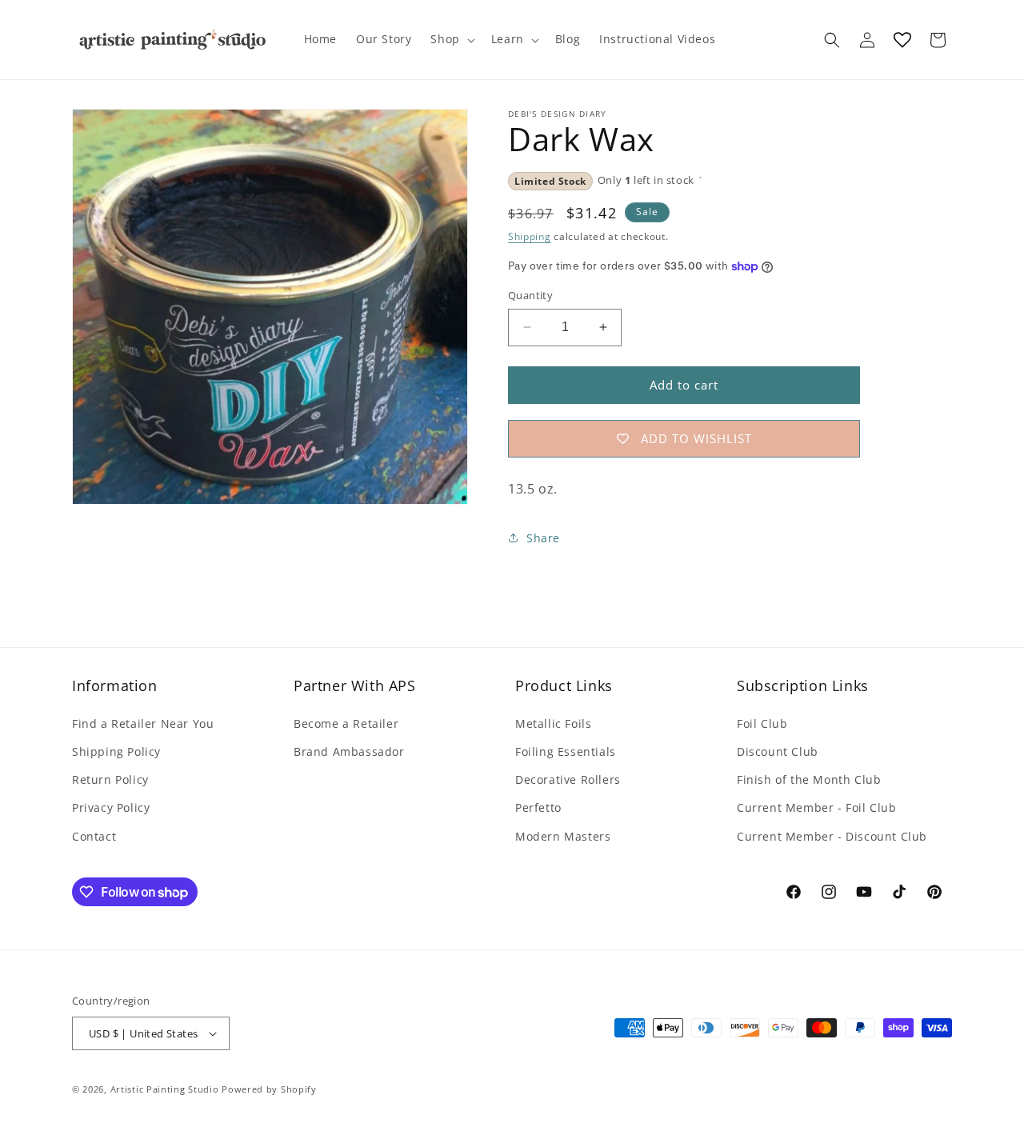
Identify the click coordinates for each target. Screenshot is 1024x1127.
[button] (451, 39)
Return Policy (110, 779)
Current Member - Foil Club (817, 807)
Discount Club (777, 751)
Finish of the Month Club (809, 779)
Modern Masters (562, 836)
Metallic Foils (553, 723)
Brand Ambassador (349, 751)
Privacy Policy (111, 807)
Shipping (529, 236)
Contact (94, 836)
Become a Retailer (346, 723)
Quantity (530, 295)
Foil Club (762, 723)
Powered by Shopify (269, 1089)
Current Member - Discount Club (832, 836)
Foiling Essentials (565, 751)
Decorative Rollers (568, 779)
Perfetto (538, 807)
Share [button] (543, 538)
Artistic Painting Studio (164, 1089)
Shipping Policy (116, 751)
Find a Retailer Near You (143, 723)
